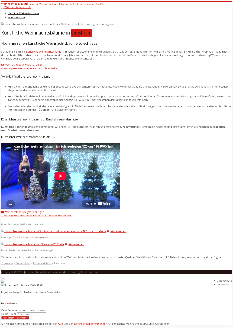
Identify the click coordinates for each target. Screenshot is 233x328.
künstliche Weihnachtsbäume (43, 51)
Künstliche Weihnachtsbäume (23, 14)
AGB (60, 323)
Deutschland (22, 263)
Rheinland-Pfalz (42, 263)
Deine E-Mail (8, 314)
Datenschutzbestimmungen (90, 323)
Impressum (223, 284)
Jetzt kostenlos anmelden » (15, 318)
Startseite (7, 263)
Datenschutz (224, 280)
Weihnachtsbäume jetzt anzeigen (29, 66)
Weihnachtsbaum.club (17, 7)
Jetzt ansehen (117, 231)
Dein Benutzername (13, 310)
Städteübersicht (16, 18)
